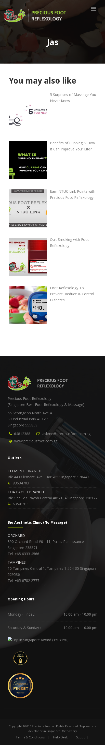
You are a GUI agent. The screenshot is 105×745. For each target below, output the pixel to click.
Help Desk (60, 737)
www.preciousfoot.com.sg (35, 441)
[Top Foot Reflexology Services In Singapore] (38, 639)
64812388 (22, 433)
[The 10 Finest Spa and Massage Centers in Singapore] (20, 685)
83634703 (21, 483)
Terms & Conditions (30, 737)
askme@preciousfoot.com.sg (66, 433)
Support (82, 737)
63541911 (21, 503)
